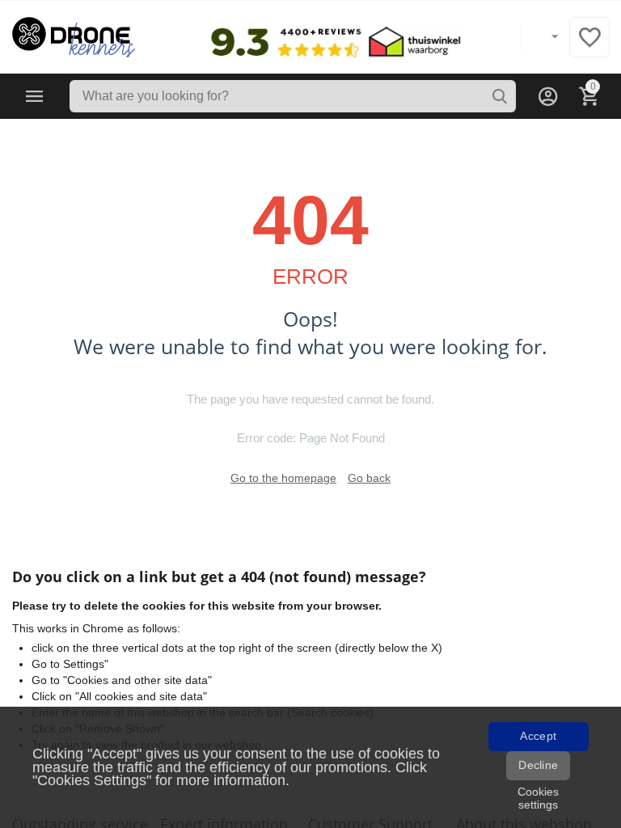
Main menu (34, 96)
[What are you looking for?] (500, 96)
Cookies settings (538, 798)
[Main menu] (34, 96)
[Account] (548, 96)
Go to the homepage (283, 477)
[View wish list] (589, 46)
